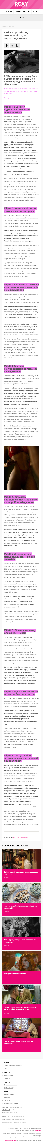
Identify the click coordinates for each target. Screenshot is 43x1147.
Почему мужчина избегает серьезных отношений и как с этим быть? (20, 1008)
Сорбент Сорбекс (11, 1140)
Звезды (17, 11)
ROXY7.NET (12, 1107)
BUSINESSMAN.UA (13, 1119)
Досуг (35, 11)
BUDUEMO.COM (14, 1122)
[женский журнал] (21, 4)
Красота (26, 11)
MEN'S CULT (11, 1110)
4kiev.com (9, 1113)
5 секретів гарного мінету (15, 974)
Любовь (9, 11)
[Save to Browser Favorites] (17, 45)
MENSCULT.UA (13, 1116)
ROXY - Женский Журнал (20, 837)
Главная (4, 26)
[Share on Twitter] (12, 45)
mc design (37, 1130)
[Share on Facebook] (6, 45)
